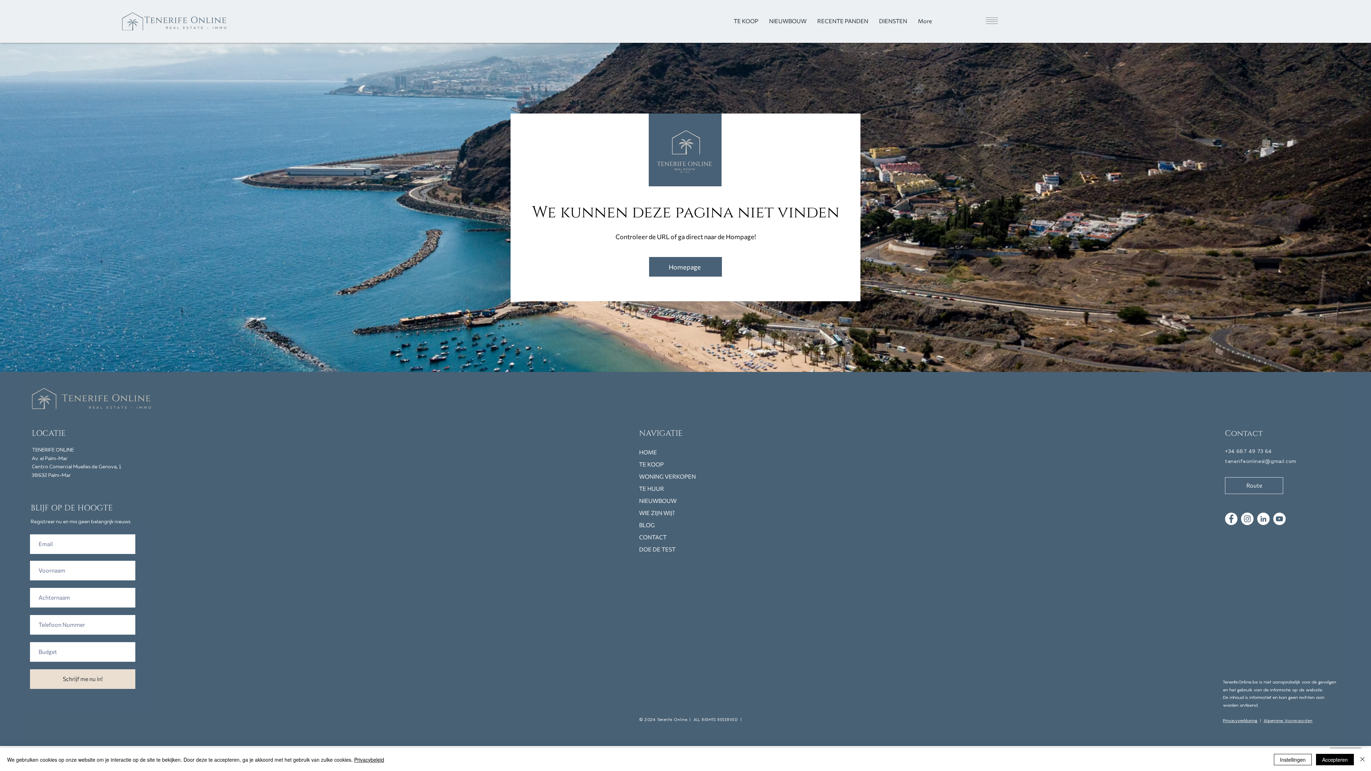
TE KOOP (651, 464)
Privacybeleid (369, 759)
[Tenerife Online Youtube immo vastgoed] (1279, 519)
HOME (648, 452)
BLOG (647, 524)
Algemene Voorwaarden (1288, 720)
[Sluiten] (1362, 759)
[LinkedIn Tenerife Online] (1263, 519)
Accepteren (1335, 759)
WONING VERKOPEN (667, 476)
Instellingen (1293, 759)
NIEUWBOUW (658, 500)
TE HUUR (651, 488)
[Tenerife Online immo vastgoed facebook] (1231, 519)
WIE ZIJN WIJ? (657, 512)
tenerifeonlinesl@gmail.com (1260, 461)
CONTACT (653, 537)
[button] (978, 21)
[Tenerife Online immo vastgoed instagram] (1247, 519)
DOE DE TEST (657, 549)
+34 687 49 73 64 (1248, 451)
